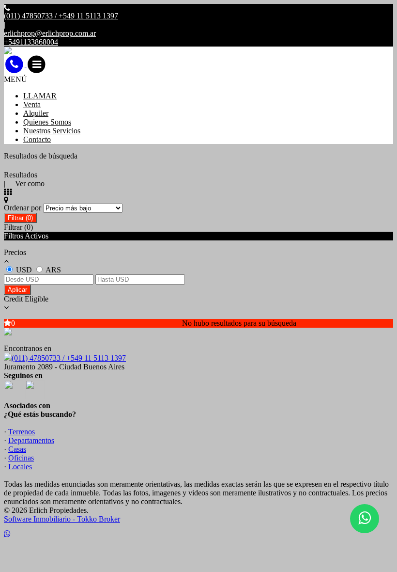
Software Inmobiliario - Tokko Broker (62, 519)
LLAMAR (40, 96)
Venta (32, 104)
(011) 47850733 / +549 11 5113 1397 (69, 358)
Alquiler (35, 113)
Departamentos (31, 440)
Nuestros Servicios (51, 131)
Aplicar (17, 289)
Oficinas (21, 458)
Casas (17, 449)
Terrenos (21, 432)
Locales (20, 466)
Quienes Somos (47, 122)
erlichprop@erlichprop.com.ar (50, 33)
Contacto (37, 139)
